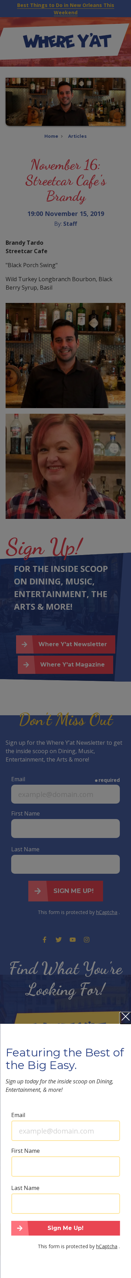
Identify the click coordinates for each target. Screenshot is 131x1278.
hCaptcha (106, 1246)
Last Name (25, 1188)
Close (125, 1018)
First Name (25, 1151)
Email (18, 1115)
